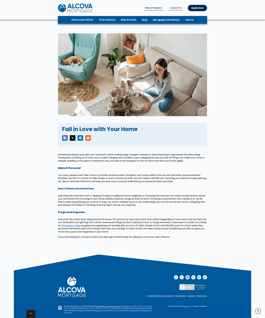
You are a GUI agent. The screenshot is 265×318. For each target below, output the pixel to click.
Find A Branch (107, 19)
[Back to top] (258, 311)
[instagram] (199, 277)
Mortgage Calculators (166, 19)
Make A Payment (153, 7)
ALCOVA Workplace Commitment (160, 296)
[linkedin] (193, 277)
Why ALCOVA (128, 19)
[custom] (205, 277)
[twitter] (182, 277)
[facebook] (176, 277)
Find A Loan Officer (82, 19)
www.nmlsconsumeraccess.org (108, 306)
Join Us (189, 19)
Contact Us (176, 7)
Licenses (191, 296)
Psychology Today (71, 225)
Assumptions (180, 296)
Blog (144, 19)
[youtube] (188, 277)
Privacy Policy (202, 296)
